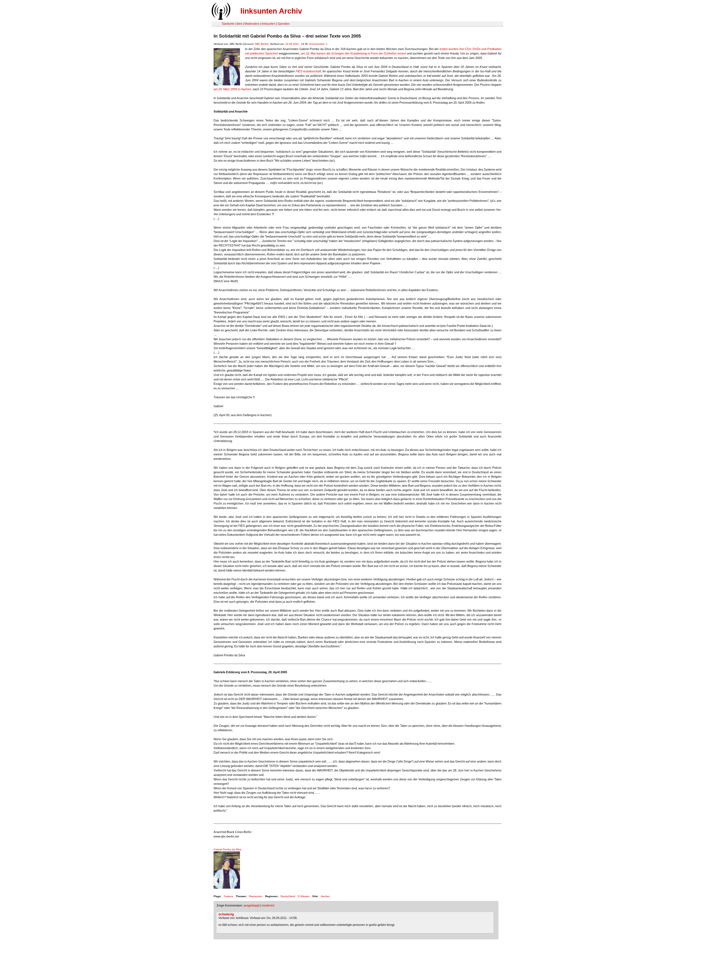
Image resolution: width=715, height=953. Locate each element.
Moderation (251, 23)
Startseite (228, 23)
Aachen (325, 896)
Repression (255, 896)
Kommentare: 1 (318, 43)
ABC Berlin (261, 43)
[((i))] (221, 18)
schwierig (226, 914)
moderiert (268, 905)
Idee (239, 23)
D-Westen (304, 896)
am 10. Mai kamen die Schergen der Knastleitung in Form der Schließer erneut (353, 53)
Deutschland (287, 896)
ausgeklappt (251, 905)
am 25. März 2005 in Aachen (232, 89)
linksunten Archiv (271, 11)
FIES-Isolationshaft (308, 71)
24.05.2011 (292, 43)
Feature (228, 896)
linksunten (268, 23)
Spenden (283, 23)
